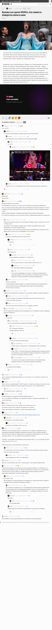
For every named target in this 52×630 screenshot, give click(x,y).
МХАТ (17, 469)
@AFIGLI (11, 219)
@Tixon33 (18, 239)
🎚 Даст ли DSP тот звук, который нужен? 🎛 (11, 1)
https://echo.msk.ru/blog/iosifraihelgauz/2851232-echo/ (26, 414)
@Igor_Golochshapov (18, 315)
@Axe (13, 417)
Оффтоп (5, 18)
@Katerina (13, 131)
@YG (11, 476)
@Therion (15, 136)
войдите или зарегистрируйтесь (42, 522)
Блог (3, 8)
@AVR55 (11, 447)
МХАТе (11, 471)
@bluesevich (20, 260)
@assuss (14, 234)
